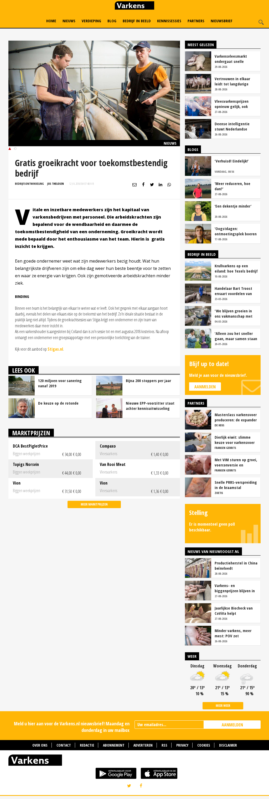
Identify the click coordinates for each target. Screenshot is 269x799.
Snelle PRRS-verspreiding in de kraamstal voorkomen (236, 485)
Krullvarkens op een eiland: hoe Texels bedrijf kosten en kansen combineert (236, 268)
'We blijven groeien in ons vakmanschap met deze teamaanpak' (233, 313)
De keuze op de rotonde (58, 403)
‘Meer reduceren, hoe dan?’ (232, 186)
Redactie (87, 745)
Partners (196, 20)
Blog (111, 20)
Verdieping (91, 20)
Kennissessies (169, 20)
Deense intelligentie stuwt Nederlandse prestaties (232, 126)
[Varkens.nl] (134, 761)
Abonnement (114, 745)
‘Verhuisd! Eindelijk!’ (232, 161)
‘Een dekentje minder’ (233, 206)
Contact (63, 745)
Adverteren (143, 745)
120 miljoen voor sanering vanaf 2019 (60, 383)
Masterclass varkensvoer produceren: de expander (236, 417)
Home (51, 20)
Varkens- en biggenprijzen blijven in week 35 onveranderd (235, 588)
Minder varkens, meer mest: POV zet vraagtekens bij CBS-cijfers (233, 633)
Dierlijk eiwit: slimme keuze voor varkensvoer (235, 439)
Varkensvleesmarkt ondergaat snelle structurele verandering (235, 58)
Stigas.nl (55, 349)
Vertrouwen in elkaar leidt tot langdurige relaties (232, 81)
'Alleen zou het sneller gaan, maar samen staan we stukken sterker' (236, 336)
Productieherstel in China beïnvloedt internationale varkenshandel (236, 565)
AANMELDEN (232, 725)
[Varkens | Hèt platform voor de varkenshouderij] (134, 6)
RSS (164, 745)
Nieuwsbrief (221, 20)
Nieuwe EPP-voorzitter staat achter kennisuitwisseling (150, 405)
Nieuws (69, 20)
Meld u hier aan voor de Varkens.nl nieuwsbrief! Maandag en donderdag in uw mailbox (72, 726)
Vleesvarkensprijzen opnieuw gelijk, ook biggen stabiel (232, 104)
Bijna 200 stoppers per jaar (148, 380)
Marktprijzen (31, 432)
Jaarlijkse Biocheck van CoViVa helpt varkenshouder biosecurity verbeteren (234, 610)
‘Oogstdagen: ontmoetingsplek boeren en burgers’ (236, 231)
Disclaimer (228, 745)
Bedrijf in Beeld (137, 20)
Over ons (40, 745)
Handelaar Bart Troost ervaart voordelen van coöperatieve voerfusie (234, 291)
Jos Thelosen (55, 184)
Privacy (182, 745)
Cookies (203, 745)
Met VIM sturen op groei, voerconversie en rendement (236, 462)
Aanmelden (205, 387)
